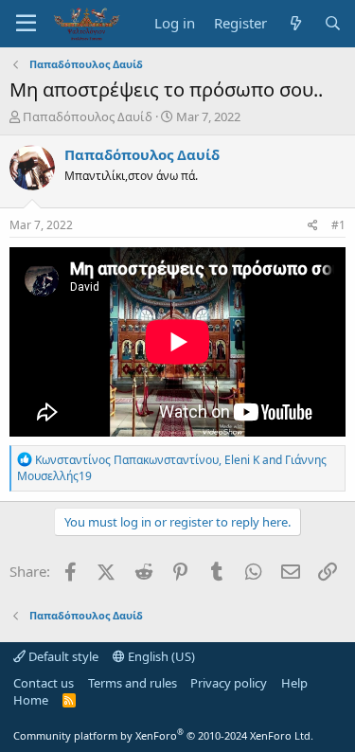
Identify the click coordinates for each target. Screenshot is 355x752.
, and (172, 468)
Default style (62, 656)
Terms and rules (132, 682)
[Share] (313, 226)
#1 (338, 225)
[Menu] (26, 23)
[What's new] (294, 23)
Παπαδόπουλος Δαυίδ (87, 116)
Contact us (43, 682)
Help (294, 682)
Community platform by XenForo (163, 735)
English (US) (160, 656)
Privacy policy (228, 682)
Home (30, 699)
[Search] (332, 23)
